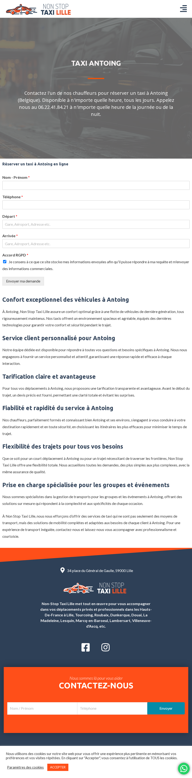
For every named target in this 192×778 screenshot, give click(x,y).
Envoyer (166, 708)
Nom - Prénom (16, 177)
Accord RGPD (15, 255)
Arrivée (10, 235)
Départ (9, 216)
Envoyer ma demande (23, 281)
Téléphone (12, 196)
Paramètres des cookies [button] (25, 767)
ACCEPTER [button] (58, 767)
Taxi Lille (43, 311)
